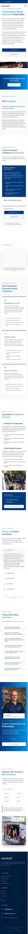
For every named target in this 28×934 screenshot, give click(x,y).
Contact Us (3, 900)
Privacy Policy (9, 930)
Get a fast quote (15, 744)
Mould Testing (4, 881)
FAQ (2, 898)
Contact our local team (13, 506)
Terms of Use (18, 930)
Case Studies (4, 895)
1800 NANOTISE (14, 54)
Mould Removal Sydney (6, 876)
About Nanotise (14, 216)
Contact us (13, 84)
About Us (3, 891)
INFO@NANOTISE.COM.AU (12, 499)
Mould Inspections (5, 878)
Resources (3, 893)
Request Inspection (13, 212)
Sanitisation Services (5, 883)
